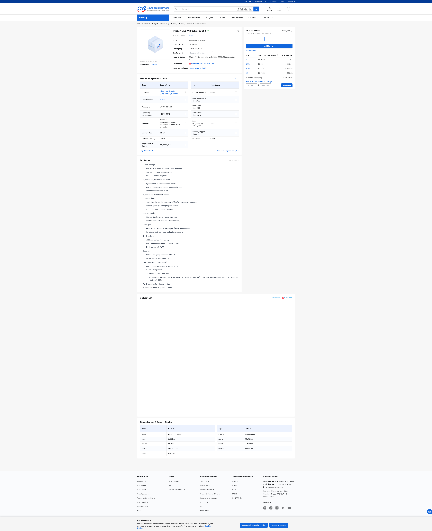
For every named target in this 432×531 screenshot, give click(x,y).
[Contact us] (429, 511)
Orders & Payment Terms (210, 494)
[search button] (256, 9)
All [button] (235, 78)
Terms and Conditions (146, 498)
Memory (174, 24)
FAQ (201, 506)
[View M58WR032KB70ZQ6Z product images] (155, 44)
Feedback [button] (204, 502)
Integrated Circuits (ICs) (160, 24)
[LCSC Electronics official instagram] (265, 508)
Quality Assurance (144, 494)
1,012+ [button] (248, 73)
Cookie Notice (142, 506)
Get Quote (287, 85)
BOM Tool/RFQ (174, 481)
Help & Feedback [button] (146, 151)
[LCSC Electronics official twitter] (283, 508)
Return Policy (205, 485)
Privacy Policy (142, 502)
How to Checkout (207, 490)
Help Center (205, 510)
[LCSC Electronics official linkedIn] (277, 508)
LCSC (234, 490)
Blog (139, 510)
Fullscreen (276, 298)
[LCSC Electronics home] (153, 9)
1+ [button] (247, 60)
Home (139, 24)
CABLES (234, 494)
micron (192, 36)
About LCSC (141, 481)
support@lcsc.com (275, 487)
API (265, 2)
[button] (270, 9)
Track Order (205, 481)
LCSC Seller (141, 490)
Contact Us (291, 2)
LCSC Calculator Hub (177, 490)
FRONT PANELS (237, 498)
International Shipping (208, 498)
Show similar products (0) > (228, 151)
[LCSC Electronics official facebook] (271, 508)
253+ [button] (248, 64)
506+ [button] (248, 69)
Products (147, 24)
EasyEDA (235, 481)
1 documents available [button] (198, 68)
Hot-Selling (249, 2)
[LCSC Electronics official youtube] (289, 508)
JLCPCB (234, 485)
